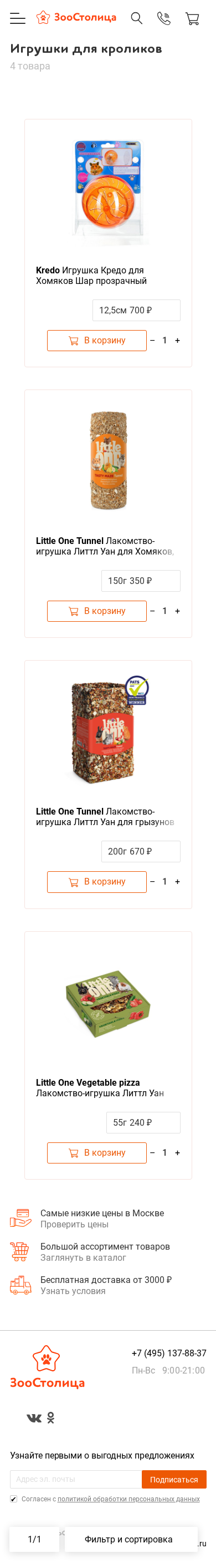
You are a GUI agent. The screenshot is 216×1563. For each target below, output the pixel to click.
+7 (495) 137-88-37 (152, 29)
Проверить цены (74, 1224)
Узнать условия (73, 1291)
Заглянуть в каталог (83, 1257)
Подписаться (174, 1479)
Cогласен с (110, 1499)
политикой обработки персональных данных (129, 1499)
